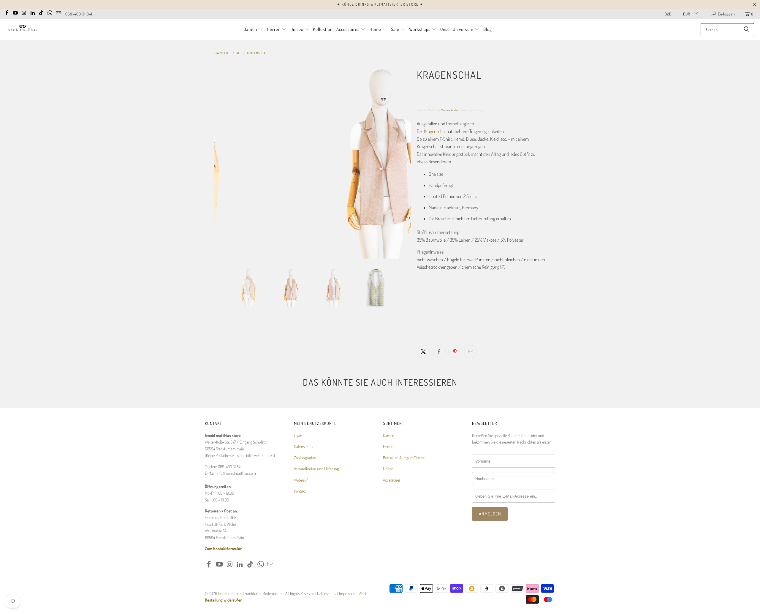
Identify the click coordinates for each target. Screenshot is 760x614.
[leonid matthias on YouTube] (15, 12)
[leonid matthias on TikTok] (41, 12)
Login (298, 435)
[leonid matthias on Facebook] (6, 12)
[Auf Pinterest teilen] (454, 351)
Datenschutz (303, 446)
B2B (668, 14)
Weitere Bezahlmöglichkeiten (514, 335)
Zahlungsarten (305, 457)
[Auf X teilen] (423, 351)
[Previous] (218, 160)
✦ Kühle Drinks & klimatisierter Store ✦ (380, 4)
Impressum (348, 593)
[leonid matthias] (22, 29)
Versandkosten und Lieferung (316, 468)
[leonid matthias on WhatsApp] (50, 12)
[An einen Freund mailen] (470, 351)
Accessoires (391, 479)
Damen (388, 435)
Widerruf (301, 479)
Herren (388, 446)
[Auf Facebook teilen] (439, 351)
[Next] (406, 160)
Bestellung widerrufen (223, 599)
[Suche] (746, 29)
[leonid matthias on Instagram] (24, 12)
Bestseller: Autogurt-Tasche (404, 457)
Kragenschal (435, 131)
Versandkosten (450, 110)
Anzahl (422, 291)
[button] (253, 29)
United (388, 468)
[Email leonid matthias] (58, 12)
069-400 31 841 (78, 14)
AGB (362, 593)
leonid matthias (230, 593)
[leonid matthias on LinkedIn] (32, 12)
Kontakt (300, 490)
